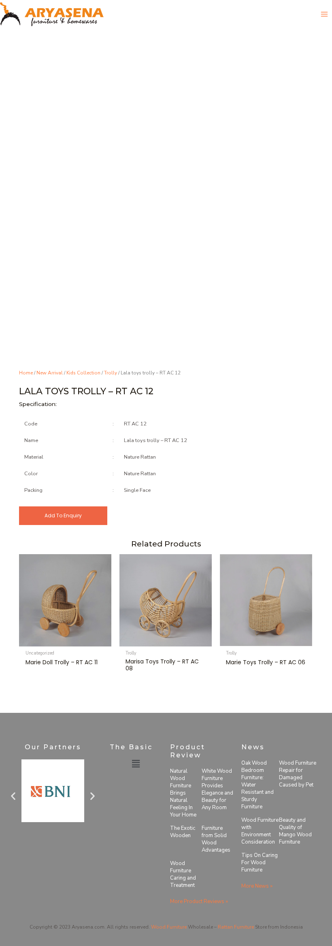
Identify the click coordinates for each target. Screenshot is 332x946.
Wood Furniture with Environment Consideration (260, 831)
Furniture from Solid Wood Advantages (216, 839)
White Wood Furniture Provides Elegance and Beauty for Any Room (217, 789)
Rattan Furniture (236, 927)
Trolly (110, 373)
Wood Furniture (169, 927)
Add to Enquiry (63, 515)
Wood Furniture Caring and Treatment (183, 874)
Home (26, 373)
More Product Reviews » (199, 901)
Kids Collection (83, 373)
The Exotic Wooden (182, 832)
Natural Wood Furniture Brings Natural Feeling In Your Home (183, 792)
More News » (256, 886)
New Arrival (49, 373)
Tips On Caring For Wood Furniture (259, 863)
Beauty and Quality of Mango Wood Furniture (295, 831)
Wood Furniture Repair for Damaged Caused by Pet (297, 774)
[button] (13, 796)
